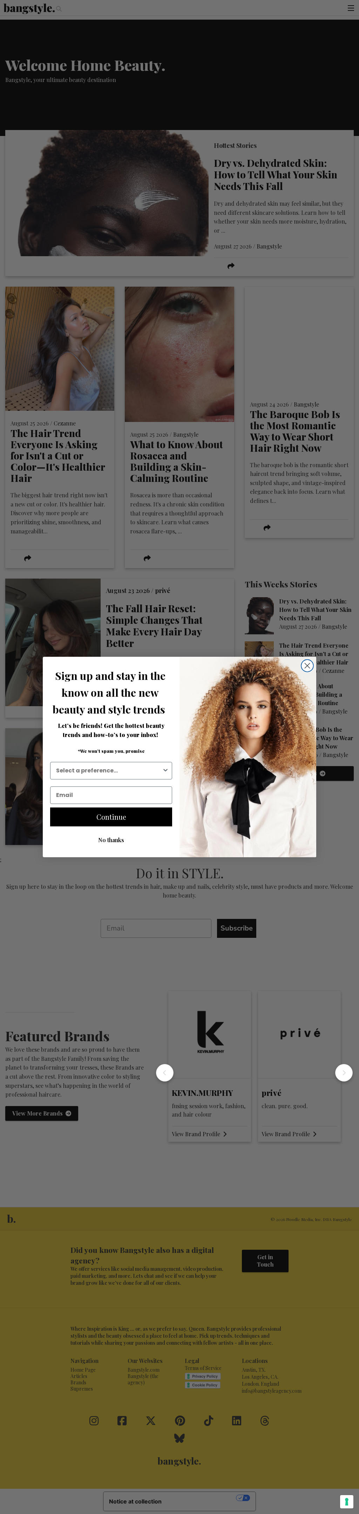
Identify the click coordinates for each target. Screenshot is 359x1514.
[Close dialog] (307, 666)
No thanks (111, 840)
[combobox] (109, 770)
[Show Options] (165, 770)
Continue (111, 816)
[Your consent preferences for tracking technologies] (346, 1501)
